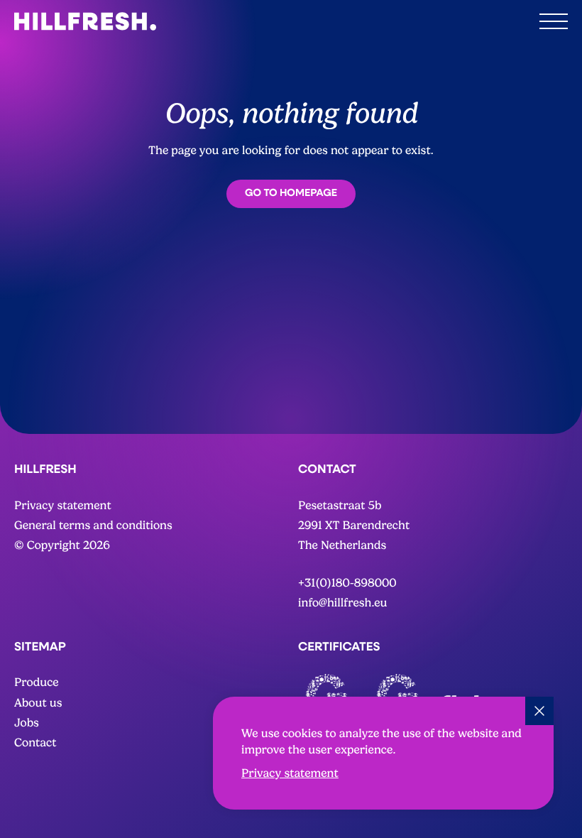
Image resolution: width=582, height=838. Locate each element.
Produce (36, 682)
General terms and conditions (93, 525)
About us (38, 702)
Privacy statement (290, 773)
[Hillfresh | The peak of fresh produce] (85, 21)
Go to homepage (291, 193)
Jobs (26, 722)
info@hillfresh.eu (342, 602)
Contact (35, 742)
